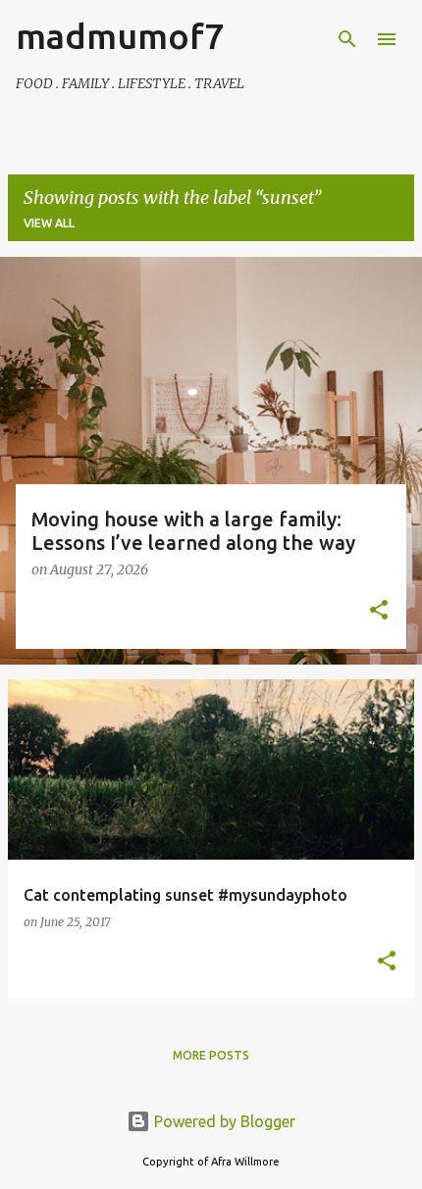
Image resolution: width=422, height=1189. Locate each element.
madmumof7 (120, 36)
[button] (379, 611)
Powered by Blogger (222, 1121)
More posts (211, 1055)
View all (49, 223)
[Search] (347, 39)
